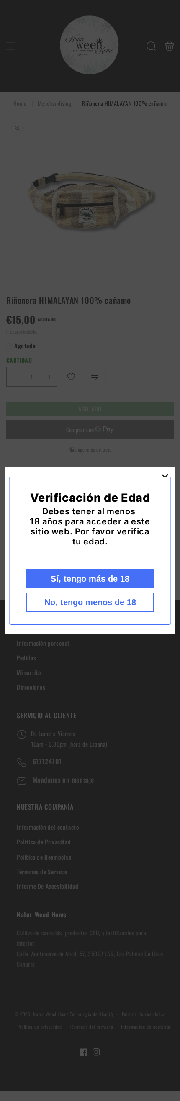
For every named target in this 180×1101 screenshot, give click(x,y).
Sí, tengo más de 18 (90, 578)
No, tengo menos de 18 (90, 602)
